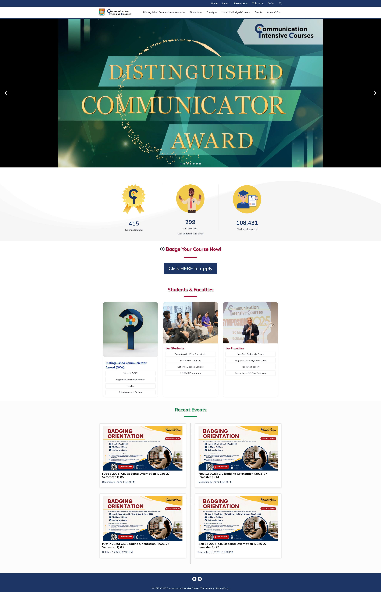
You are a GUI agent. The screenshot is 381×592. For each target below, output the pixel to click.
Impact (226, 3)
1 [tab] (181, 163)
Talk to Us (257, 3)
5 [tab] (194, 163)
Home (214, 3)
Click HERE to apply (191, 268)
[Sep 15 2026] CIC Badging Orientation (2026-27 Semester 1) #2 (232, 545)
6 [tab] (197, 163)
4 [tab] (190, 163)
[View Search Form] (280, 3)
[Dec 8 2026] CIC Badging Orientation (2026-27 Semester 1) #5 (136, 475)
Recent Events (190, 410)
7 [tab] (200, 163)
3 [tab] (187, 163)
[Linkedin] (194, 579)
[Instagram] (200, 579)
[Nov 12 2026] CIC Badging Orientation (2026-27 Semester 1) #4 (232, 475)
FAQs (271, 3)
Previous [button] (6, 93)
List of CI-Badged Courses (236, 12)
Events (258, 12)
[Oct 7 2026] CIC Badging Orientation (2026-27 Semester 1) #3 (135, 545)
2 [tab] (184, 163)
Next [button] (375, 93)
